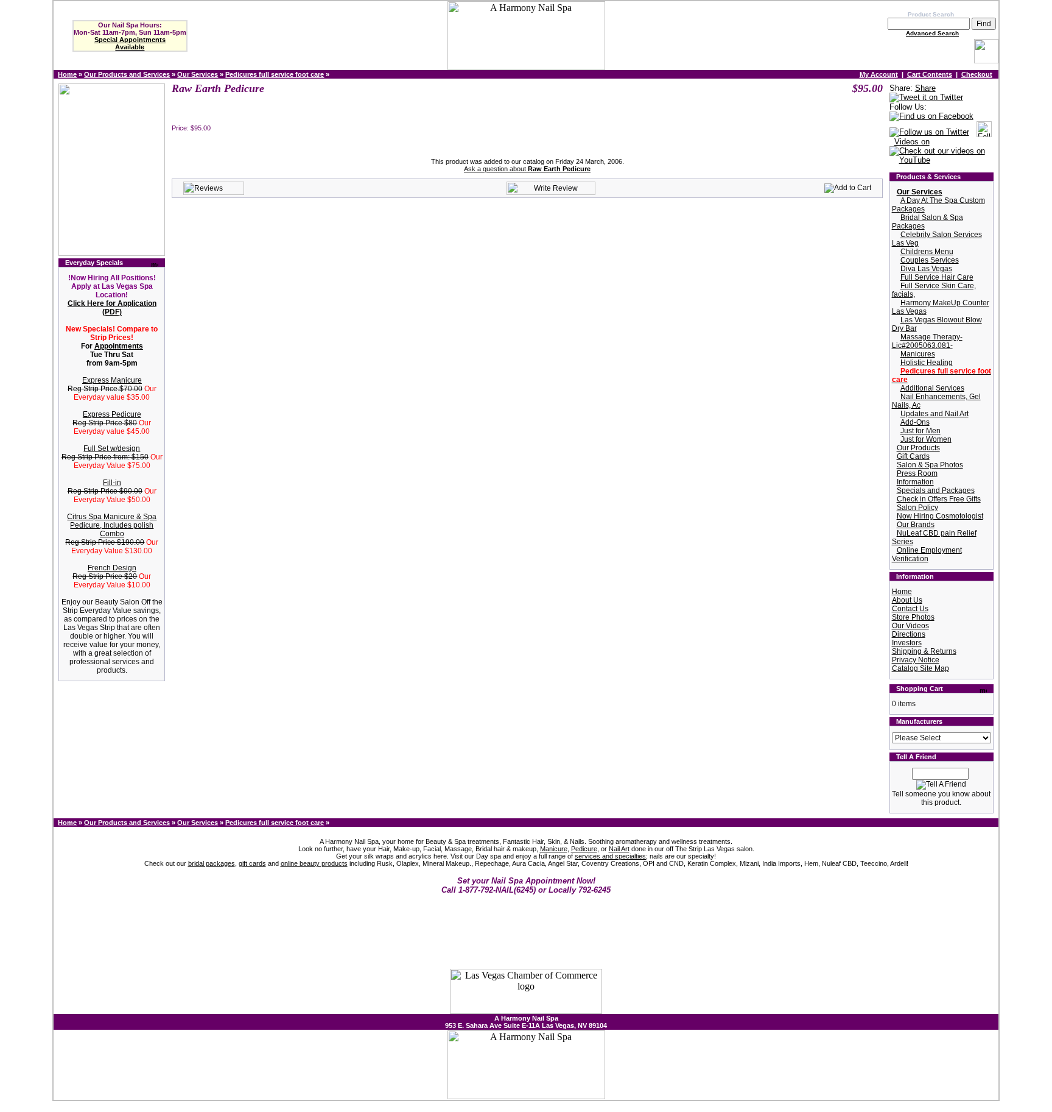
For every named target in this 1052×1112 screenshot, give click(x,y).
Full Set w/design (111, 448)
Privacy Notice (915, 660)
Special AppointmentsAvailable (130, 43)
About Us (907, 600)
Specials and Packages (936, 490)
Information (915, 482)
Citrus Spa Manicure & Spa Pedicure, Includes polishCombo (111, 525)
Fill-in (112, 482)
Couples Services (929, 260)
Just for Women (926, 439)
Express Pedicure (112, 414)
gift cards (252, 863)
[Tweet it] (926, 97)
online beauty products (314, 863)
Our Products (918, 448)
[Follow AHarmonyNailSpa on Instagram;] (984, 132)
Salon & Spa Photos (930, 465)
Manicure (553, 848)
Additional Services (932, 388)
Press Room (917, 473)
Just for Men (920, 431)
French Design (112, 568)
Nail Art (619, 848)
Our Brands (916, 524)
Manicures (917, 354)
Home (67, 74)
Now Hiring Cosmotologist (940, 516)
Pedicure (584, 848)
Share (925, 88)
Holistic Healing (926, 362)
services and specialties (610, 856)
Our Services (197, 74)
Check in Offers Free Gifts (939, 499)
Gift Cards (913, 456)
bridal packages (211, 863)
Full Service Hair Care (936, 277)
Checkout (976, 74)
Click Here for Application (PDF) (112, 307)
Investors (907, 643)
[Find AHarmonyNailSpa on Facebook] (931, 116)
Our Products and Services (127, 74)
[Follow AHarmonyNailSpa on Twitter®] (929, 132)
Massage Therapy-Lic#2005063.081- (927, 341)
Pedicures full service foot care (274, 74)
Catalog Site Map (920, 668)
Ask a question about (527, 168)
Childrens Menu (926, 251)
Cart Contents (929, 74)
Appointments (118, 346)
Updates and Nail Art (934, 413)
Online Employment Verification (927, 554)
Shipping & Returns (924, 651)
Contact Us (910, 608)
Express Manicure (112, 380)
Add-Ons (915, 422)
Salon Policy (917, 507)
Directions (908, 634)
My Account (879, 74)
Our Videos (910, 626)
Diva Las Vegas (926, 268)
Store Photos (913, 617)
